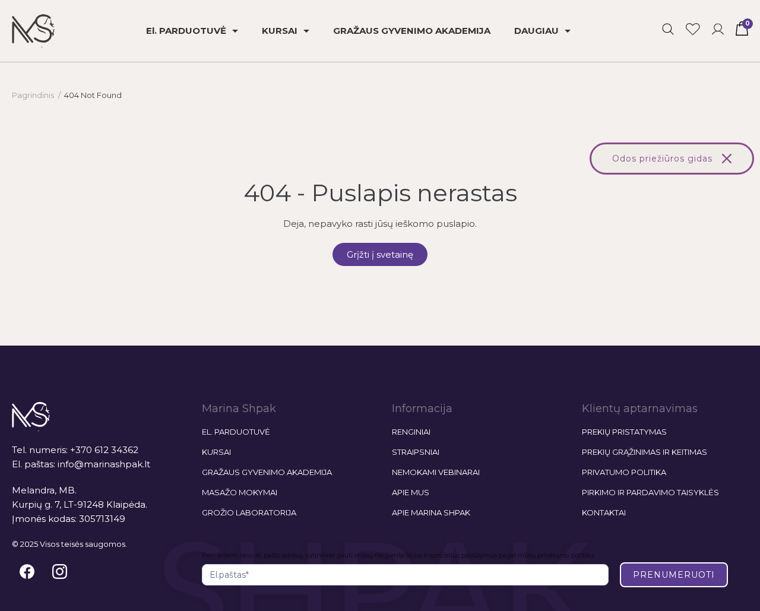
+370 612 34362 (104, 449)
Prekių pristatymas (624, 431)
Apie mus (410, 492)
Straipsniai (415, 452)
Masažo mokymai (239, 492)
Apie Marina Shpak (431, 512)
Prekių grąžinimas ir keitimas (644, 452)
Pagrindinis (33, 95)
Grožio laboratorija (249, 512)
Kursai (216, 452)
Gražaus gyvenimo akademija (267, 472)
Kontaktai (604, 512)
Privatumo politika (624, 472)
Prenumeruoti (674, 574)
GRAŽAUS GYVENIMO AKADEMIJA (411, 30)
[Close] (727, 158)
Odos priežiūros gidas (662, 158)
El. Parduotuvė (236, 431)
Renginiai (411, 431)
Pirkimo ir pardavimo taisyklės (650, 492)
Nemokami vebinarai (436, 472)
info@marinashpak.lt (104, 464)
